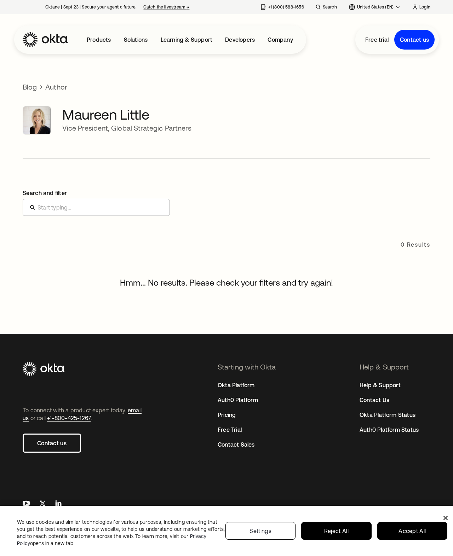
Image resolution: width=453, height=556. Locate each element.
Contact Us (374, 400)
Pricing (227, 415)
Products (99, 39)
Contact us (414, 39)
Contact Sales (236, 444)
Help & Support (380, 385)
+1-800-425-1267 (69, 418)
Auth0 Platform (238, 400)
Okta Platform (236, 385)
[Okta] (45, 39)
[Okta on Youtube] (26, 504)
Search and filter (45, 193)
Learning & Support (187, 39)
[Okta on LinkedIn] (58, 504)
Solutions (136, 39)
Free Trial (230, 429)
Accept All (412, 531)
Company (280, 39)
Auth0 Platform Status (389, 429)
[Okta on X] (42, 504)
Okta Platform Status (387, 415)
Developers (240, 39)
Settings (260, 531)
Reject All (336, 531)
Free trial (377, 39)
